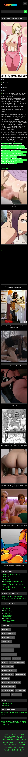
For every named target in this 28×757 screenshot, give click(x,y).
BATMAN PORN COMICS (7, 596)
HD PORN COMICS (18, 143)
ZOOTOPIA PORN (17, 694)
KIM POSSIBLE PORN (8, 666)
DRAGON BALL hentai (6, 158)
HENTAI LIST (14, 751)
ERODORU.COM (7, 615)
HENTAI (5, 662)
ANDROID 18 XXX (5, 151)
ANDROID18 (23, 151)
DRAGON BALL (5, 155)
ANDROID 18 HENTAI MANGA (20, 148)
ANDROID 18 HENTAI (6, 147)
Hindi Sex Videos (7, 610)
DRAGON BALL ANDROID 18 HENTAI (17, 155)
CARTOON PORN (7, 641)
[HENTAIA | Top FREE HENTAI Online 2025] (11, 5)
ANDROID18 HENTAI (6, 153)
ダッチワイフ (6, 621)
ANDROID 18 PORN (6, 150)
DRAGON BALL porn (17, 158)
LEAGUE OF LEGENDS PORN (9, 670)
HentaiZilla (6, 705)
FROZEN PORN (6, 658)
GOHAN (3, 161)
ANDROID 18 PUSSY (16, 150)
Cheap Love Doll (7, 612)
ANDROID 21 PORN (15, 151)
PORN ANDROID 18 (13, 163)
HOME (6, 734)
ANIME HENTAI (6, 629)
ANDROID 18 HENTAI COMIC (19, 147)
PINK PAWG (4, 163)
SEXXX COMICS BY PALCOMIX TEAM (11, 682)
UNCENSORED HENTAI (8, 690)
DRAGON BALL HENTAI (7, 143)
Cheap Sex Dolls (7, 703)
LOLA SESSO (6, 608)
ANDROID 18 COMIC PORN (7, 145)
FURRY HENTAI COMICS (19, 598)
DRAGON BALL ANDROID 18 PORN (9, 156)
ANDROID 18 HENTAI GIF (7, 148)
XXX (7, 168)
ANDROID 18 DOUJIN (19, 145)
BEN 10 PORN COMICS (20, 596)
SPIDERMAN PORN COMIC (9, 686)
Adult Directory (21, 754)
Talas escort (6, 607)
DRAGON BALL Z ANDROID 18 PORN (18, 160)
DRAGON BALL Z (5, 160)
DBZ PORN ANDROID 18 (17, 153)
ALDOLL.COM (6, 613)
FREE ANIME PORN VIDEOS (9, 654)
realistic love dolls (7, 618)
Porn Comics (6, 678)
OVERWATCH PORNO (8, 674)
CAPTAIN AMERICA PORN (9, 633)
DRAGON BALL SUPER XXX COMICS (11, 645)
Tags (21, 751)
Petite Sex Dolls (4, 712)
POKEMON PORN (21, 674)
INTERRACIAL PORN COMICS (17, 662)
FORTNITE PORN (7, 616)
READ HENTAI (14, 734)
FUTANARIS (17, 658)
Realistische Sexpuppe (9, 620)
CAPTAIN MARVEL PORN (8, 637)
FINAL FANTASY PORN (8, 650)
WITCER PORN (21, 690)
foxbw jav (3, 168)
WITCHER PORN (13, 744)
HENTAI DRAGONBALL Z (12, 161)
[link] (23, 753)
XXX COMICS (6, 694)
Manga (21, 161)
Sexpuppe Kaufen (13, 712)
